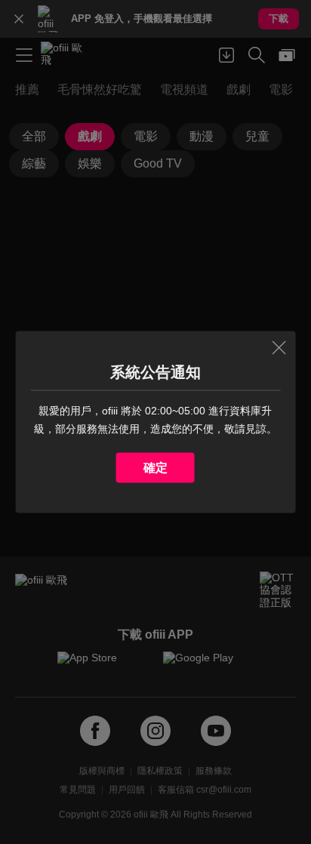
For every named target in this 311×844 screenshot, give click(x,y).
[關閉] (278, 348)
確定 (155, 467)
